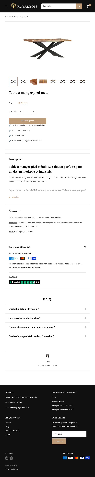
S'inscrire (59, 441)
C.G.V (54, 397)
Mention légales (58, 401)
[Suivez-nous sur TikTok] (11, 458)
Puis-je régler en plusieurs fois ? (25, 318)
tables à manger (45, 178)
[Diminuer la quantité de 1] (20, 111)
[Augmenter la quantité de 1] (33, 111)
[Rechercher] (79, 6)
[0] (88, 6)
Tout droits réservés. (11, 469)
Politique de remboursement (63, 410)
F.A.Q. (7, 427)
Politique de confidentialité (62, 406)
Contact (8, 423)
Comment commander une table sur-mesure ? (32, 327)
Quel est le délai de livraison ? (24, 309)
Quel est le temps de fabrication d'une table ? (31, 336)
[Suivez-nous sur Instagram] (6, 458)
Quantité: (12, 111)
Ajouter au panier (27, 121)
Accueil (7, 17)
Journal (8, 435)
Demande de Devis (12, 431)
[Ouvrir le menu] (6, 6)
